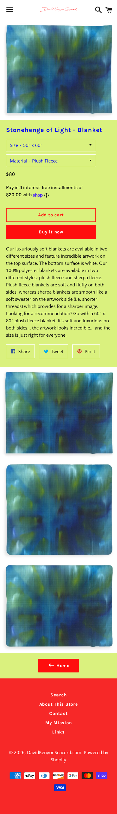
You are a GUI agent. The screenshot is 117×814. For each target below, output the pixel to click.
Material (18, 161)
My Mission (58, 722)
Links (58, 732)
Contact (58, 713)
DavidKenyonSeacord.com (54, 752)
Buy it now (51, 232)
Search (58, 695)
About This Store (58, 704)
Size (14, 145)
